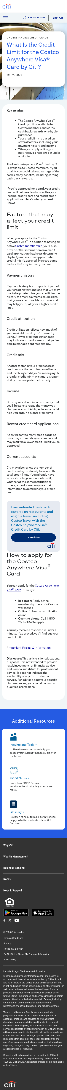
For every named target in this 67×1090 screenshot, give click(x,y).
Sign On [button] (57, 17)
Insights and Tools (23, 744)
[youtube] (17, 920)
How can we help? (36, 17)
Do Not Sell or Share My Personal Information (27, 954)
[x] (10, 920)
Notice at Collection (13, 949)
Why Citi (8, 845)
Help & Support (12, 890)
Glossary (17, 812)
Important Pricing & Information (29, 647)
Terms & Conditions (13, 938)
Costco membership (28, 246)
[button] (5, 18)
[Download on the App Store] (43, 912)
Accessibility (10, 959)
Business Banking (14, 867)
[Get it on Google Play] (16, 912)
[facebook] (4, 920)
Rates (7, 879)
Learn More (33, 537)
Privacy (7, 943)
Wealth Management (15, 856)
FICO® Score (20, 778)
